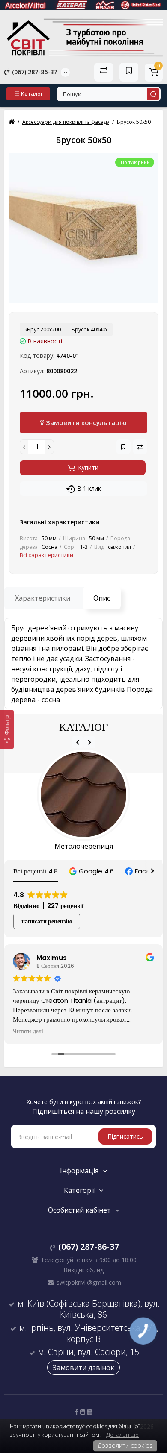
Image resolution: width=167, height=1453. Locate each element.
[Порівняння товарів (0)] (103, 72)
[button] (91, 871)
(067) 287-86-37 (33, 72)
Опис (101, 598)
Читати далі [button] (28, 1031)
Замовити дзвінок (83, 1367)
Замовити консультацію (85, 422)
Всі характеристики (46, 555)
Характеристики (42, 598)
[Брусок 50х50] (83, 228)
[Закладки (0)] (128, 72)
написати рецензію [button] (46, 921)
